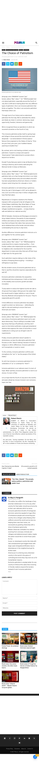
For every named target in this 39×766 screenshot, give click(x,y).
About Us (23, 748)
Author (4, 415)
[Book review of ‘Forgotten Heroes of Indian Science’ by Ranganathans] (28, 656)
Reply (9, 571)
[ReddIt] (20, 64)
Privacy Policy (9, 748)
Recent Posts (12, 415)
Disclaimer (17, 748)
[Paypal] (19, 738)
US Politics (26, 50)
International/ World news (17, 47)
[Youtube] (19, 743)
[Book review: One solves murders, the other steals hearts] (10, 656)
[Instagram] (14, 738)
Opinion (4, 483)
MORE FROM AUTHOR (22, 474)
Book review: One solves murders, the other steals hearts (9, 665)
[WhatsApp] (16, 64)
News (8, 47)
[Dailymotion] (5, 738)
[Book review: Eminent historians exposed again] (28, 638)
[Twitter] (8, 64)
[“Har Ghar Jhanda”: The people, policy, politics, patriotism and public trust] (6, 481)
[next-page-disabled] (6, 488)
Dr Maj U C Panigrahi (15, 497)
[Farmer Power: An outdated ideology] (10, 638)
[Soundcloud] (24, 738)
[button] (3, 42)
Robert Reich (6, 59)
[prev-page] (3, 488)
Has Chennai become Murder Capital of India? (10, 467)
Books (3, 643)
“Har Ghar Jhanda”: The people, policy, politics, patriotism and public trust (23, 481)
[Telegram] (12, 64)
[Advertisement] (19, 20)
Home (3, 47)
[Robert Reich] (6, 421)
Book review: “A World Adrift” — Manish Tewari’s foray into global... (9, 685)
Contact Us (30, 748)
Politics (20, 50)
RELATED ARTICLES (8, 474)
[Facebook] (3, 64)
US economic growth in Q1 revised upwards (29, 467)
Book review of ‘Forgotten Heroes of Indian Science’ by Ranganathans (28, 665)
